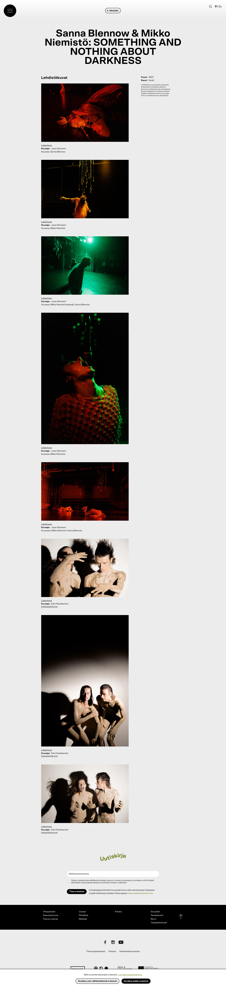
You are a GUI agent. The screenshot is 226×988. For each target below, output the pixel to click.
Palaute (112, 951)
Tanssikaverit (157, 915)
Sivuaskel (155, 912)
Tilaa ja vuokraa (50, 919)
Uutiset (82, 912)
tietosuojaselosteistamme (140, 893)
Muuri (153, 919)
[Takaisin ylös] (181, 917)
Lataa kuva (46, 145)
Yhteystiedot (49, 912)
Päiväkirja (83, 915)
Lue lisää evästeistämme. (130, 975)
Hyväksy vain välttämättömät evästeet (97, 981)
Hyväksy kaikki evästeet (136, 981)
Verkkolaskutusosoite (129, 951)
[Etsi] (210, 6)
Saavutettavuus (50, 915)
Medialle (114, 11)
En (220, 6)
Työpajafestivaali (159, 923)
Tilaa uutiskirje (76, 892)
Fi (216, 6)
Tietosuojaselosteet (95, 951)
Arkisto (118, 912)
